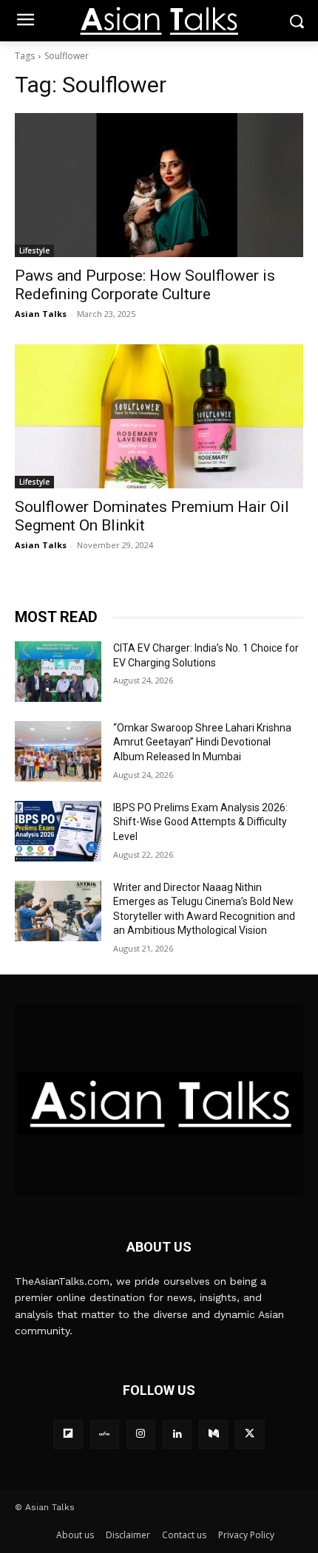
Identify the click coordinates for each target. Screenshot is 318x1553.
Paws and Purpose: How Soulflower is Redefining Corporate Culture (145, 285)
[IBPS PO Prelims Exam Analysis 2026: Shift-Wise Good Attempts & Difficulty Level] (58, 831)
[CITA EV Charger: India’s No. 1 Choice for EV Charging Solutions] (58, 671)
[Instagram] (140, 1434)
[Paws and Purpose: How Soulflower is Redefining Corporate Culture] (159, 185)
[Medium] (213, 1434)
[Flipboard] (67, 1434)
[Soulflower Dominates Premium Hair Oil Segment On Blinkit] (159, 416)
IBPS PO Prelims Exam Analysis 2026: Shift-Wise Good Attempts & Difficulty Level (200, 822)
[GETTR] (104, 1434)
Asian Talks (41, 313)
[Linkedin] (177, 1434)
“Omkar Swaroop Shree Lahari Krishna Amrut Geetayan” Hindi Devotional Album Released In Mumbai (202, 742)
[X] (249, 1434)
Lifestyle (34, 250)
